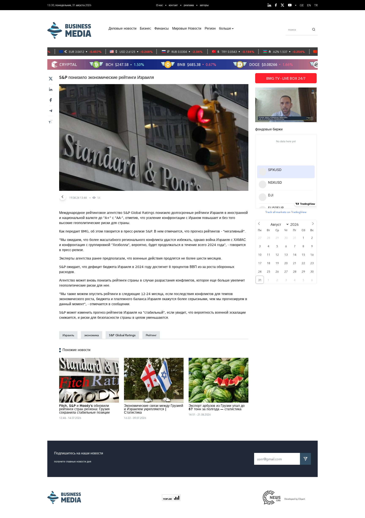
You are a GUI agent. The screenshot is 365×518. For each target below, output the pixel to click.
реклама (189, 5)
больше (225, 28)
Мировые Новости (186, 28)
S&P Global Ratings (122, 335)
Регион (210, 28)
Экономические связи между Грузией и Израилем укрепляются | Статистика (153, 409)
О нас (159, 5)
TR (316, 5)
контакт (173, 5)
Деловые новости (122, 28)
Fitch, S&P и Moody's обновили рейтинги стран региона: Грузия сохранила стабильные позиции (84, 409)
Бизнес (145, 28)
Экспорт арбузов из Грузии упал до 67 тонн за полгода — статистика (217, 407)
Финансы (161, 28)
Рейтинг (151, 335)
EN (309, 5)
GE (302, 5)
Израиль (68, 335)
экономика (91, 335)
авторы (204, 5)
